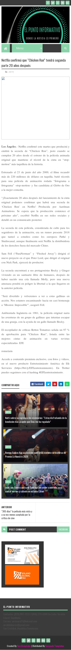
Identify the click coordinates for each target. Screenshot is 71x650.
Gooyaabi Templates (54, 645)
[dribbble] (58, 3)
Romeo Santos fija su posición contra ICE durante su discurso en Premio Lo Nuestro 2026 (35, 454)
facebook (63, 529)
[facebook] (48, 3)
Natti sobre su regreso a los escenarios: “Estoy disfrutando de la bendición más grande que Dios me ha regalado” (36, 419)
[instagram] (63, 3)
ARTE (11, 71)
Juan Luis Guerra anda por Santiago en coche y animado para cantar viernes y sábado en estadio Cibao (33, 489)
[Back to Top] (48, 640)
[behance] (68, 3)
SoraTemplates (24, 645)
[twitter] (53, 3)
